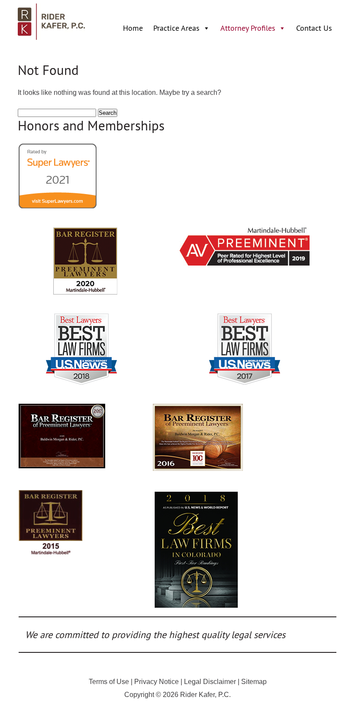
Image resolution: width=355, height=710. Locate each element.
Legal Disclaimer (210, 681)
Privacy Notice (156, 681)
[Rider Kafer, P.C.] (51, 37)
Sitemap (254, 681)
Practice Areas (176, 28)
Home (133, 28)
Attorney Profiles (247, 28)
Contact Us (314, 28)
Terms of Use (109, 681)
